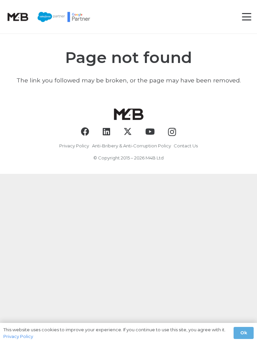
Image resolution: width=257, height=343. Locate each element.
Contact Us (186, 145)
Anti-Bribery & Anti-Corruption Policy (131, 145)
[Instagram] (172, 132)
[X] (127, 131)
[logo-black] (17, 17)
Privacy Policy (74, 145)
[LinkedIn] (106, 131)
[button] (246, 16)
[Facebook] (85, 131)
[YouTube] (150, 131)
